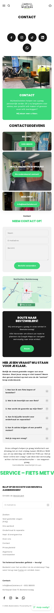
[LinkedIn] (42, 37)
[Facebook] (11, 37)
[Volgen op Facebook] (4, 598)
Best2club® (18, 496)
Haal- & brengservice (12, 534)
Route (27, 349)
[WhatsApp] (27, 48)
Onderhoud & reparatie (13, 530)
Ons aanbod (8, 526)
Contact (6, 543)
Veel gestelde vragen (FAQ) (12, 520)
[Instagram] (22, 37)
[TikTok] (32, 37)
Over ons (7, 539)
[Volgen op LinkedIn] (17, 598)
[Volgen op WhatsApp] (23, 598)
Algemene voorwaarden (9, 553)
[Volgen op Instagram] (10, 598)
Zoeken (6, 515)
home (21, 570)
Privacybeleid (9, 547)
